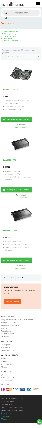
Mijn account (8, 20)
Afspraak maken (12, 302)
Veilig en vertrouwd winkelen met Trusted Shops (19, 320)
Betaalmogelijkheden (9, 350)
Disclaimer (5, 337)
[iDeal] (3, 389)
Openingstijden (7, 364)
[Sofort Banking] (36, 389)
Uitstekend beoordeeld (11, 41)
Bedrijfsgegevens (8, 359)
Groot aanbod (8, 38)
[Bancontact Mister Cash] (29, 389)
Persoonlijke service (10, 36)
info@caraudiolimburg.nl (16, 410)
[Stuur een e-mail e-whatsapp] (20, 422)
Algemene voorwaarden (10, 325)
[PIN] (23, 389)
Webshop (5, 375)
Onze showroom (7, 378)
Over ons (4, 361)
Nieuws (4, 367)
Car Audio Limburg (15, 398)
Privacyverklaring (7, 334)
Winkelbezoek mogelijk (11, 32)
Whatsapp (7, 416)
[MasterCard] (9, 389)
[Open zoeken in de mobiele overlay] (21, 12)
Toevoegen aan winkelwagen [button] (18, 119)
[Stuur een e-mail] (27, 422)
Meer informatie (21, 127)
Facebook (6, 413)
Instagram (7, 419)
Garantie (4, 328)
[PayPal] (16, 388)
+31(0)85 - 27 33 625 (17, 407)
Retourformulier (7, 331)
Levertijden (5, 345)
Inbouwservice (6, 381)
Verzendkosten (7, 348)
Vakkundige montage (10, 34)
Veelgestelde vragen (9, 323)
